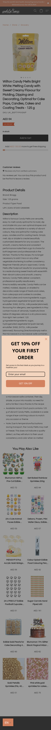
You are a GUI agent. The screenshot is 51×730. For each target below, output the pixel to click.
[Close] (46, 339)
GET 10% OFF (25, 383)
